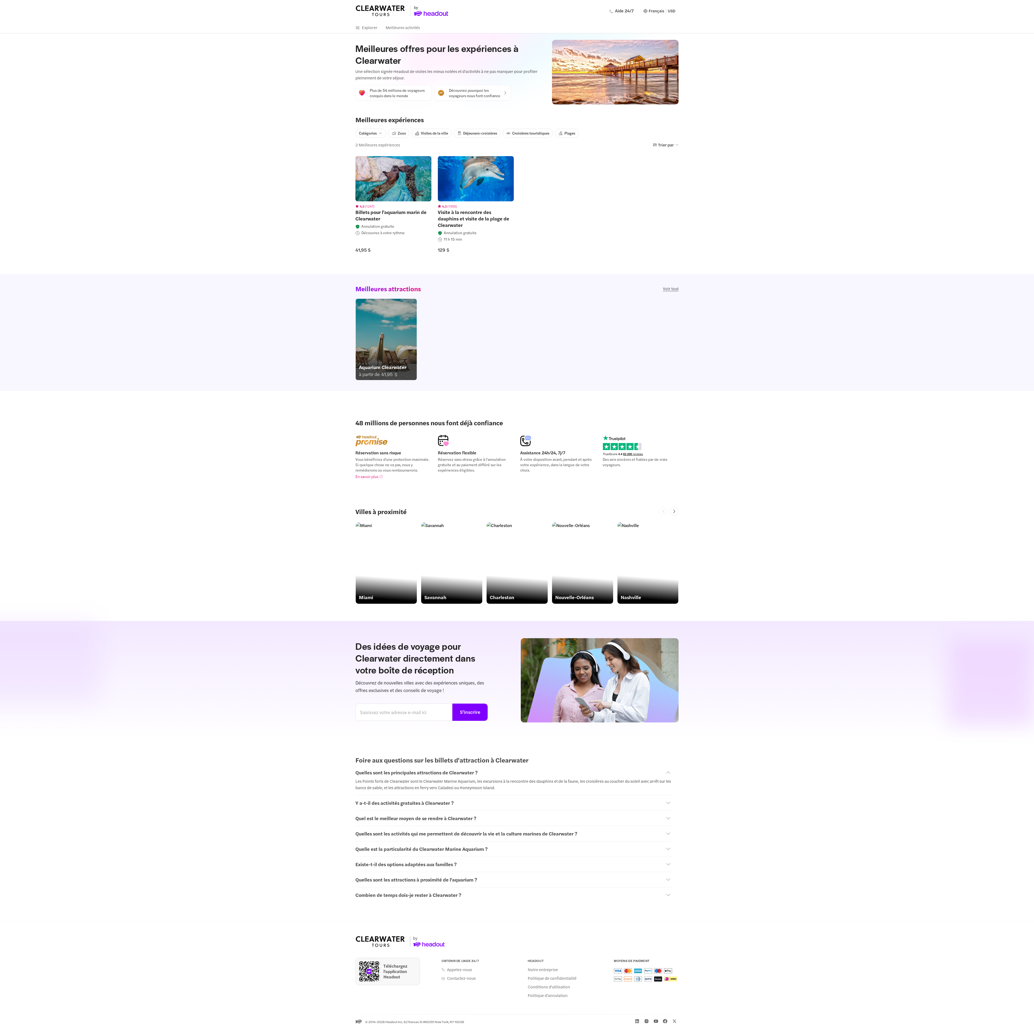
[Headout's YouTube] (656, 1021)
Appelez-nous (459, 969)
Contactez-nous (461, 978)
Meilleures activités (403, 27)
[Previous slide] (663, 511)
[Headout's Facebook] (665, 1021)
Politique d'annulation (548, 995)
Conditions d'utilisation (549, 986)
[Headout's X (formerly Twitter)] (674, 1021)
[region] (393, 178)
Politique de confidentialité (552, 978)
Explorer (370, 27)
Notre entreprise (543, 969)
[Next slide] (674, 511)
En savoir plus (366, 476)
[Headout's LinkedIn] (637, 1021)
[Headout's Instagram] (646, 1021)
